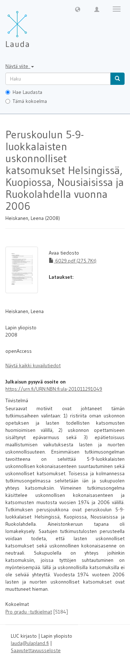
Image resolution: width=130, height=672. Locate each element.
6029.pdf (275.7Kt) (75, 260)
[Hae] (117, 79)
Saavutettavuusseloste (36, 650)
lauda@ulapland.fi (30, 643)
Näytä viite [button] (17, 66)
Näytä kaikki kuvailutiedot (33, 365)
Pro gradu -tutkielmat (28, 611)
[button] (77, 9)
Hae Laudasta (27, 92)
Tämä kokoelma (30, 101)
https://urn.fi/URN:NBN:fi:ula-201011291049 (53, 389)
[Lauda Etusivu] (32, 25)
